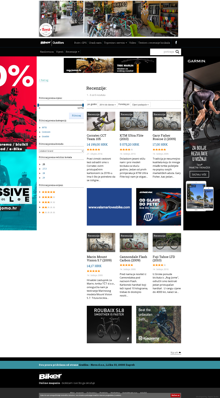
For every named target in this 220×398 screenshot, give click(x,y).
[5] (48, 192)
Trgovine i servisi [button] (114, 42)
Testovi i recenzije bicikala (154, 42)
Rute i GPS (80, 42)
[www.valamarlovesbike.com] (109, 206)
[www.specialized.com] (109, 324)
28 (44, 173)
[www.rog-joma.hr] (110, 65)
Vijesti (59, 51)
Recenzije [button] (72, 51)
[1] (48, 212)
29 (44, 177)
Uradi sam (95, 42)
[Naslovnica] (52, 42)
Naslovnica (47, 51)
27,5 (45, 168)
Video (132, 42)
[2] (48, 207)
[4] (48, 197)
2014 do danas (107, 104)
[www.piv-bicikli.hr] (158, 324)
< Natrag (43, 80)
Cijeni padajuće (139, 104)
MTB (44, 127)
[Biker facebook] (176, 42)
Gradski (45, 136)
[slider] (38, 105)
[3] (48, 202)
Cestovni (46, 131)
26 (44, 164)
